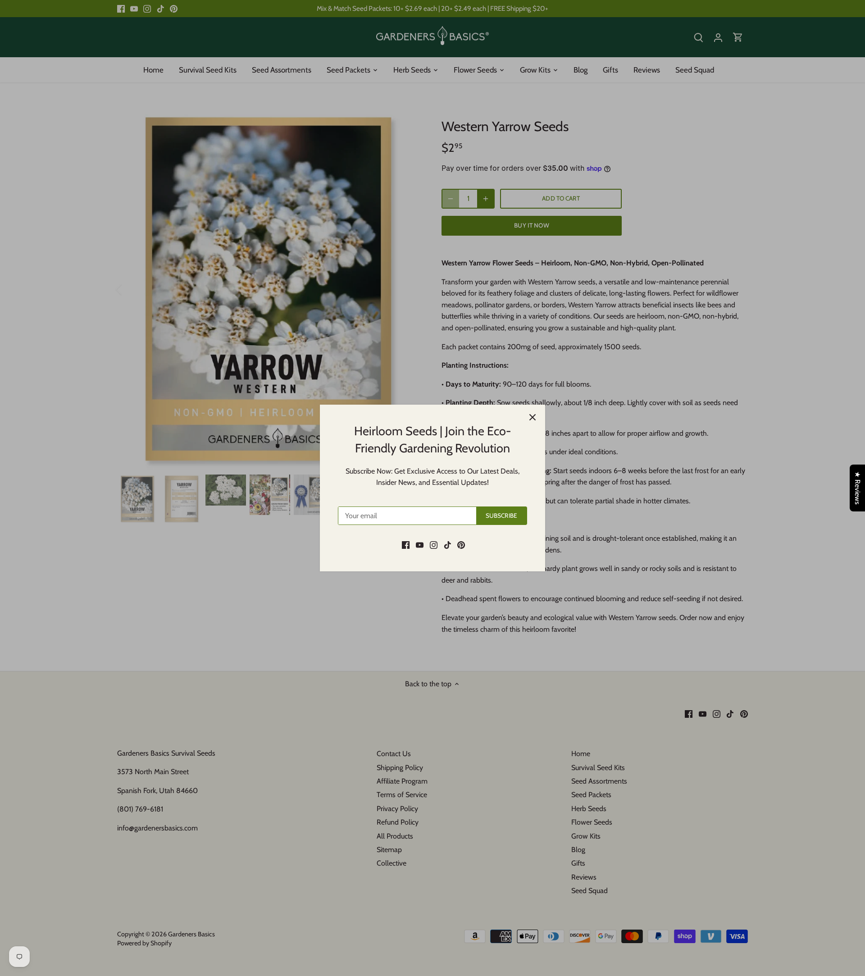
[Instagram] (433, 544)
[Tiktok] (447, 544)
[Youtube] (419, 544)
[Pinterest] (461, 544)
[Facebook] (406, 544)
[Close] (532, 417)
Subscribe (501, 515)
